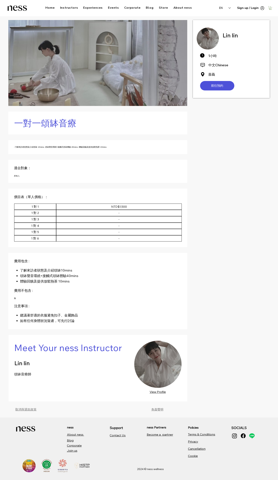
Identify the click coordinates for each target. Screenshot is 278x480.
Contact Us (118, 435)
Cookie (193, 456)
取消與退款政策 (25, 409)
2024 (140, 469)
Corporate (74, 445)
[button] (270, 8)
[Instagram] (234, 436)
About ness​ (75, 434)
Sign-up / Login (248, 8)
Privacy (193, 441)
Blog (70, 440)
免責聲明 (157, 409)
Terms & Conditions (201, 434)
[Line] (252, 436)
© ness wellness (154, 469)
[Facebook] (243, 436)
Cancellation (197, 449)
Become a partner (160, 434)
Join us (72, 450)
